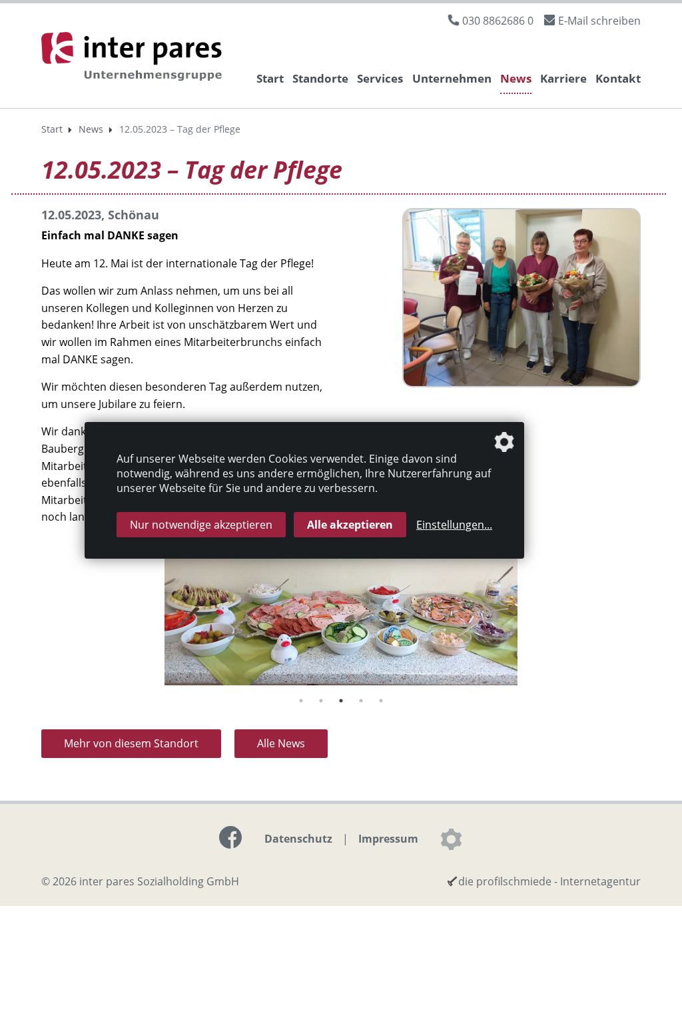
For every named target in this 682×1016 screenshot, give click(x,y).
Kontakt (618, 78)
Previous (31, 624)
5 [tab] (381, 700)
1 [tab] (301, 700)
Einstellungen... (454, 524)
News (515, 78)
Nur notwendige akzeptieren (201, 524)
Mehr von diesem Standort (131, 743)
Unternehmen (452, 78)
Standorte (320, 78)
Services (380, 78)
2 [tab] (321, 700)
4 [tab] (361, 700)
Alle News (281, 743)
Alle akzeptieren (350, 524)
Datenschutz (298, 838)
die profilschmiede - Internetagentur (549, 881)
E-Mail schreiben (599, 20)
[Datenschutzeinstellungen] (451, 839)
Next (650, 624)
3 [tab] (341, 700)
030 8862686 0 (497, 20)
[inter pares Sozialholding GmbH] (134, 58)
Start (270, 78)
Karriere (563, 78)
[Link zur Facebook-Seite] (230, 837)
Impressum (388, 838)
